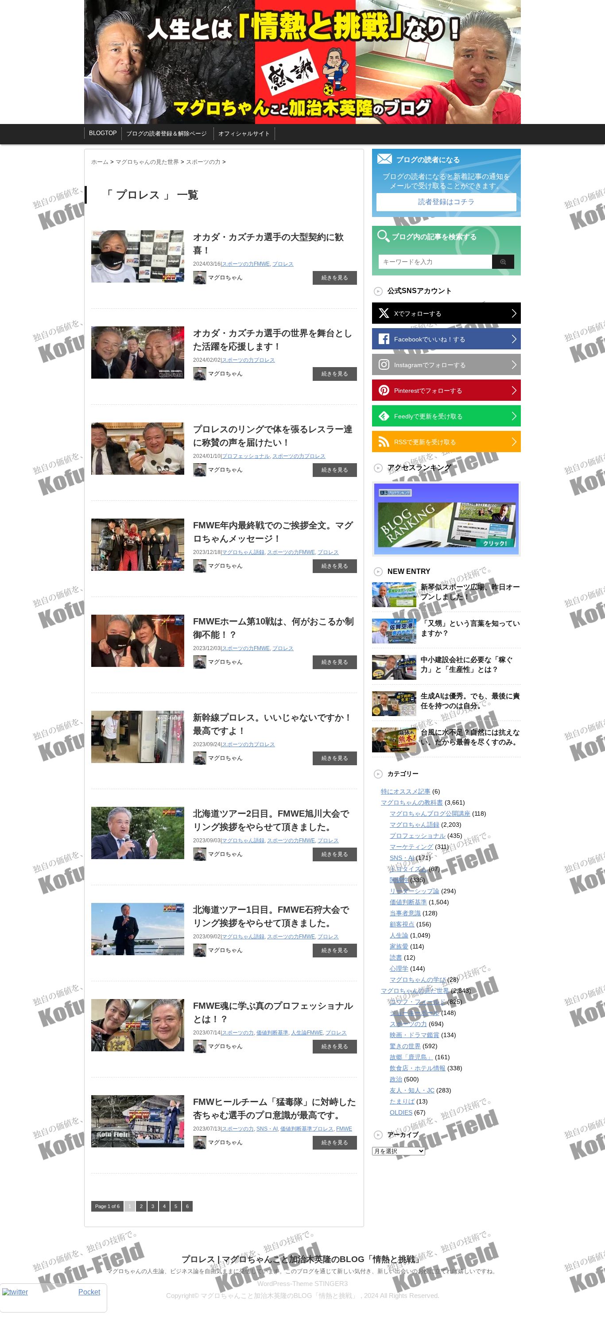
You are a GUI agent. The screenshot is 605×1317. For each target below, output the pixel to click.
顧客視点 (402, 924)
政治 (396, 1079)
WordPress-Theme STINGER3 (302, 1283)
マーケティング (411, 846)
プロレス (283, 264)
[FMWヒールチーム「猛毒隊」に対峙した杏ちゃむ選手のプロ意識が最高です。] (137, 1152)
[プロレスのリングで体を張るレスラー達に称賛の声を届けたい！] (137, 479)
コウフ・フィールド (418, 1001)
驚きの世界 (405, 1046)
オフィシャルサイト (244, 133)
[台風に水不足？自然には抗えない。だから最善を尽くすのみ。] (394, 748)
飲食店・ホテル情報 (418, 1068)
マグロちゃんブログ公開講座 (430, 813)
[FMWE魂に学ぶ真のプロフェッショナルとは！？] (137, 1056)
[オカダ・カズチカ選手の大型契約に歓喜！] (137, 287)
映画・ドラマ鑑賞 (414, 1034)
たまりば (402, 1101)
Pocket (89, 1292)
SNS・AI (267, 1129)
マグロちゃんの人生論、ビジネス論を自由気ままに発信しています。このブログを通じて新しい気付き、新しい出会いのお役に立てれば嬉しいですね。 (302, 1271)
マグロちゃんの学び (418, 979)
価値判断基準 (272, 1033)
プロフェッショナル (246, 456)
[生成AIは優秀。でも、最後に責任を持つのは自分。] (394, 712)
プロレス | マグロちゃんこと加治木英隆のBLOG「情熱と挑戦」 (302, 1259)
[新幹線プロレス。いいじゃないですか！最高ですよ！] (137, 767)
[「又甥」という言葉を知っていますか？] (394, 639)
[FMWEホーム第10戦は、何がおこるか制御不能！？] (137, 671)
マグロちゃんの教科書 (412, 802)
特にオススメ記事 (405, 791)
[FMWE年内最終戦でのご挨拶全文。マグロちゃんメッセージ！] (137, 575)
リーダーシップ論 (414, 891)
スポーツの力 (238, 264)
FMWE (262, 264)
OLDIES (401, 1112)
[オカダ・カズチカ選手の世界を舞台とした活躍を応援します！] (137, 383)
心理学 (399, 968)
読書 (396, 957)
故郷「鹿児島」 (411, 1057)
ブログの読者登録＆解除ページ (166, 133)
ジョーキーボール (414, 1012)
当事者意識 (405, 913)
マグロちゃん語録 (243, 552)
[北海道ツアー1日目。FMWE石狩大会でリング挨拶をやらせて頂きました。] (137, 960)
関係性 (399, 879)
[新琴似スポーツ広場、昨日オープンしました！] (394, 603)
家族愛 (399, 946)
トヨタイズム (408, 868)
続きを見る (335, 278)
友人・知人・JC (412, 1090)
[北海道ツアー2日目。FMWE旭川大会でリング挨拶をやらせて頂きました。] (137, 864)
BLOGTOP (103, 133)
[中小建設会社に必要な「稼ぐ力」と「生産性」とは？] (394, 676)
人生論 (299, 1033)
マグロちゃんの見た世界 (415, 990)
